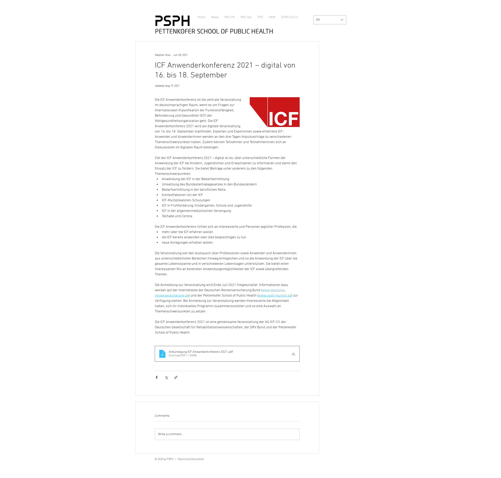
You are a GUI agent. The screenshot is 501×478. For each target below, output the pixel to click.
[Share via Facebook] (157, 377)
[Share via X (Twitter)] (166, 377)
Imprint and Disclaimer (191, 459)
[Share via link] (176, 377)
